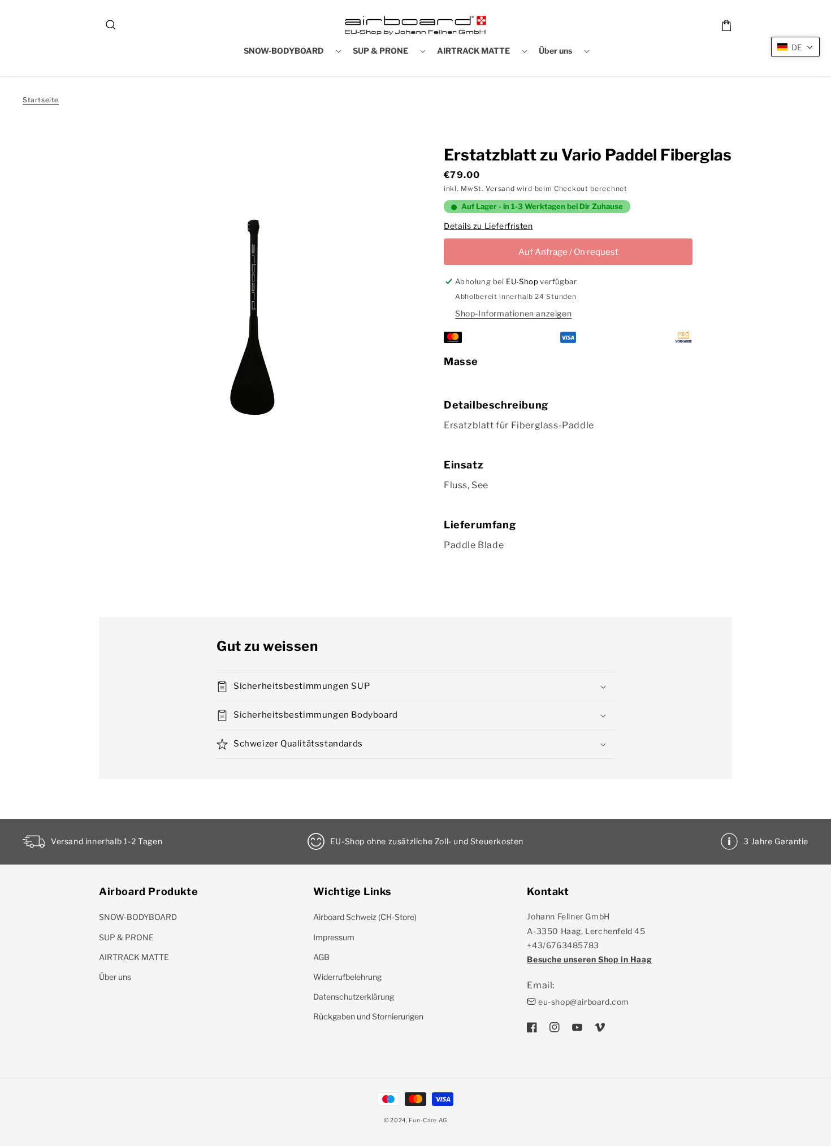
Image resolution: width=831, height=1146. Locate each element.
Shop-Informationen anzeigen (513, 313)
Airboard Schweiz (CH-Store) (365, 917)
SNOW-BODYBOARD (138, 917)
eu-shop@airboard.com (583, 1001)
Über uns (115, 977)
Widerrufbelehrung (347, 977)
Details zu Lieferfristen (488, 226)
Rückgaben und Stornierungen (368, 1016)
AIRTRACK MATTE (134, 957)
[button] (111, 25)
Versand (500, 188)
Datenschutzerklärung (353, 996)
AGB (321, 957)
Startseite (41, 100)
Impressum (333, 937)
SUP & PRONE (126, 937)
